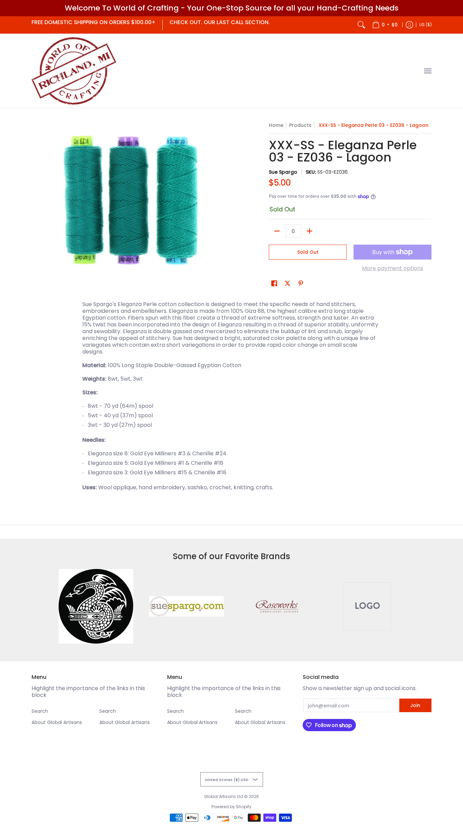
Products (300, 125)
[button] (274, 283)
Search (40, 711)
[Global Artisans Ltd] (74, 71)
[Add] (309, 231)
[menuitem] (385, 25)
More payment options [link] (392, 268)
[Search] (361, 25)
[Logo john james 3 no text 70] (96, 606)
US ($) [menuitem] (425, 24)
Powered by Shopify (231, 807)
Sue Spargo (283, 172)
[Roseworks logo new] (277, 606)
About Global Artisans (57, 722)
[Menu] (427, 71)
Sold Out (308, 252)
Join (415, 705)
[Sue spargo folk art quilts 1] (186, 606)
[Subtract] (277, 231)
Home (276, 125)
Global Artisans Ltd (223, 796)
